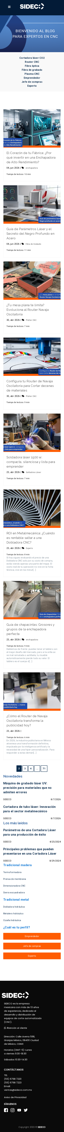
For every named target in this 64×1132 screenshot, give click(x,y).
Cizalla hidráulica (12, 920)
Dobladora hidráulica (14, 907)
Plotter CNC (31, 320)
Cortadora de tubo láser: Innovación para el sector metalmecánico (29, 809)
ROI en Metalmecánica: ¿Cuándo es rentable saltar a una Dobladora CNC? (31, 537)
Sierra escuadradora (14, 892)
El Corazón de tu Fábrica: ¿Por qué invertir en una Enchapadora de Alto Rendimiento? (31, 157)
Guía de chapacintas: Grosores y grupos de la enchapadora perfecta (31, 629)
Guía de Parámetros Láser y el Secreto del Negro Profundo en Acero (31, 233)
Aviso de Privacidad (15, 1097)
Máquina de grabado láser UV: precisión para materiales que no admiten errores (27, 788)
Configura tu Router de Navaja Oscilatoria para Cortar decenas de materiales (30, 385)
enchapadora (32, 168)
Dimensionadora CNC (14, 886)
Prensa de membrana (14, 879)
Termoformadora (12, 872)
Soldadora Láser (33, 472)
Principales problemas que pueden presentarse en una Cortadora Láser (30, 851)
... (37, 768)
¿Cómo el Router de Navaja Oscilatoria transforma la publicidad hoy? (27, 720)
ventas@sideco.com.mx (18, 1090)
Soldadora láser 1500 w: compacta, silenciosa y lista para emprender (31, 461)
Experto (32, 85)
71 (44, 768)
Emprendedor (32, 77)
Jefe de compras (32, 81)
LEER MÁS (32, 128)
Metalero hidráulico (13, 913)
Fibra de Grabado (33, 244)
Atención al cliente (16, 1028)
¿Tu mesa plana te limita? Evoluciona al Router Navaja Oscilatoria (28, 309)
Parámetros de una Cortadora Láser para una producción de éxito (29, 832)
